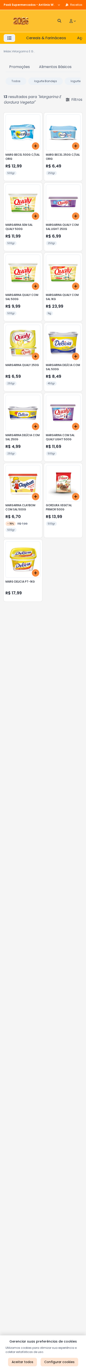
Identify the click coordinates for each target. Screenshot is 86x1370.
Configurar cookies (59, 1362)
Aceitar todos (22, 1362)
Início (7, 51)
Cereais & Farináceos (46, 38)
